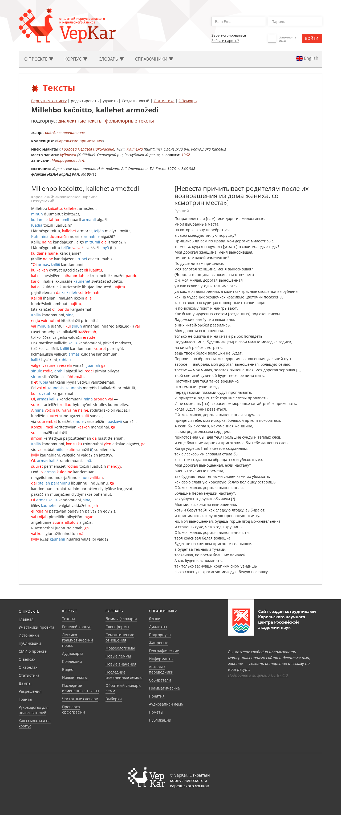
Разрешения (30, 691)
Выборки (113, 698)
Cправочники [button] (151, 59)
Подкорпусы (160, 634)
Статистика (164, 100)
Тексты (68, 618)
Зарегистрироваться (229, 35)
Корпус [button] (73, 59)
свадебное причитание (64, 132)
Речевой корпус (76, 626)
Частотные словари (80, 698)
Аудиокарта (72, 653)
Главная (26, 619)
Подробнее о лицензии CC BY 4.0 (258, 675)
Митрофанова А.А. (68, 160)
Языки (154, 618)
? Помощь (188, 100)
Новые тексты (75, 677)
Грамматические (164, 688)
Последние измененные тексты (80, 688)
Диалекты (158, 626)
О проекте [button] (36, 59)
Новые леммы (118, 656)
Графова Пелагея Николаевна (88, 149)
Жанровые (158, 642)
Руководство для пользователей (33, 710)
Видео (67, 669)
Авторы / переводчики (161, 669)
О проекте (29, 611)
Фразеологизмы (120, 648)
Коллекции (72, 661)
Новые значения (120, 664)
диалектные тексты (80, 120)
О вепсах (27, 659)
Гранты (25, 699)
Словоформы (117, 626)
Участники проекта (36, 627)
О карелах (28, 667)
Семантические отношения (119, 637)
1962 (185, 154)
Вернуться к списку (49, 100)
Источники (29, 635)
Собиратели (160, 680)
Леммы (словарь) (121, 618)
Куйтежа (135, 149)
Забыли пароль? (225, 40)
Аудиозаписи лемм (166, 704)
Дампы (25, 683)
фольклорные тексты (129, 120)
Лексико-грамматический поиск (77, 640)
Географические (164, 650)
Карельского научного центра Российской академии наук (281, 622)
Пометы (156, 712)
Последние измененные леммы (124, 675)
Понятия (157, 696)
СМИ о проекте (33, 651)
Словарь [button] (109, 59)
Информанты (161, 658)
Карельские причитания (79, 140)
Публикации (30, 643)
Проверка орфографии (73, 709)
